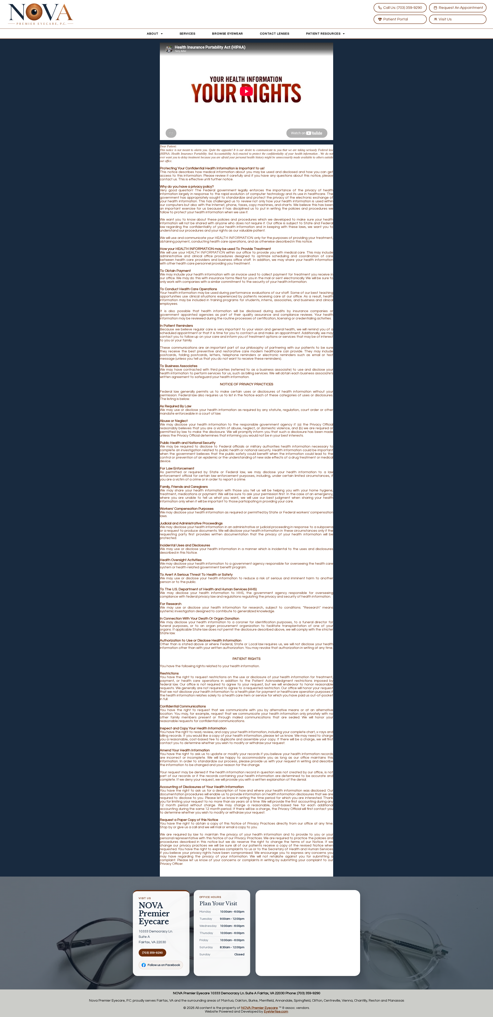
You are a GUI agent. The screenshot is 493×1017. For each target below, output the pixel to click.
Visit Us (445, 19)
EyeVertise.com (276, 1011)
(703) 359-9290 (152, 952)
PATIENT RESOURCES (323, 33)
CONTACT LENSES (274, 33)
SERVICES (187, 33)
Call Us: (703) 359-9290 (402, 8)
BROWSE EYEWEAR (227, 33)
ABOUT (153, 33)
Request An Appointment (461, 8)
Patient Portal (395, 19)
